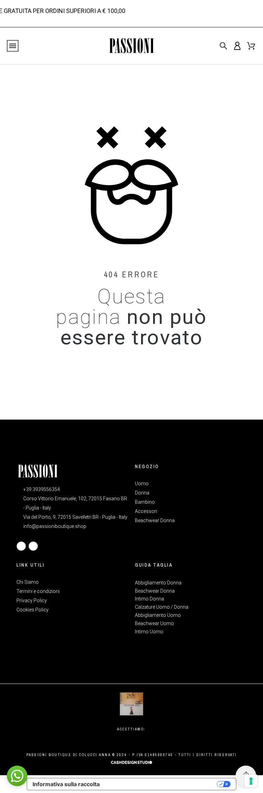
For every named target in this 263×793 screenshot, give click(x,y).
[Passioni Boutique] (131, 46)
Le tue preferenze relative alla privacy (161, 784)
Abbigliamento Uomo (158, 615)
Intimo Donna (149, 599)
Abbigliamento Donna (158, 582)
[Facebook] (21, 546)
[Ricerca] (223, 45)
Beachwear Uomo (154, 623)
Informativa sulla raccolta (66, 784)
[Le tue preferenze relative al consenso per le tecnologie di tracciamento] (251, 781)
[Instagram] (33, 546)
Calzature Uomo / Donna (161, 607)
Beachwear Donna (155, 591)
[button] (17, 776)
